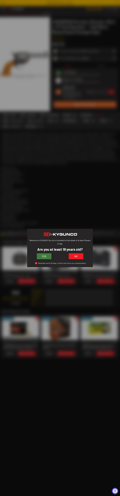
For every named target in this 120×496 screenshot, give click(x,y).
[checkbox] (60, 263)
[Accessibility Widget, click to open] (115, 491)
